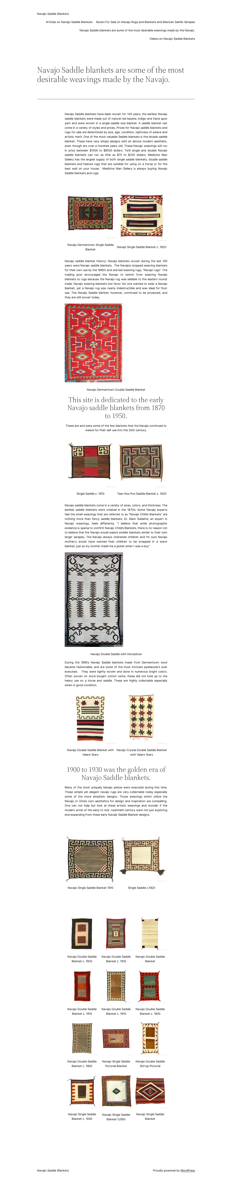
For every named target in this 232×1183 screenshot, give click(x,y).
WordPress (188, 1170)
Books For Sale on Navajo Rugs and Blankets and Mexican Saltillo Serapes (145, 22)
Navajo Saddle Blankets (53, 13)
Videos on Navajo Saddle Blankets (172, 38)
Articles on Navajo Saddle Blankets (69, 22)
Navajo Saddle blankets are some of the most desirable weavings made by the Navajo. (137, 30)
